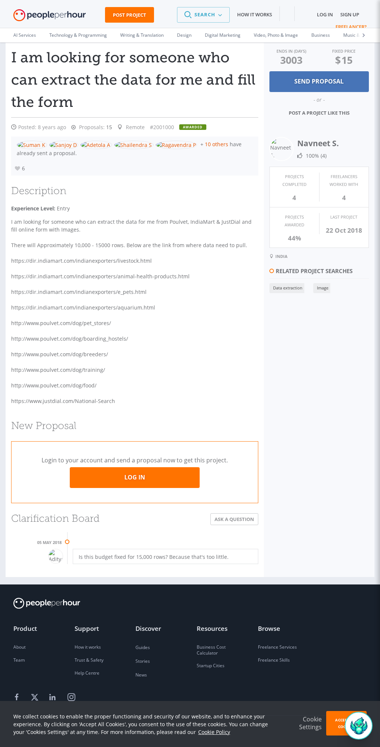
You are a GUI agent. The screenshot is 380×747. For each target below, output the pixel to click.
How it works (254, 14)
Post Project (129, 15)
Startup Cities (211, 665)
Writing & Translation (142, 35)
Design (184, 35)
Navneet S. (318, 143)
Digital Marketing (222, 35)
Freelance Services (277, 647)
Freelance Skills (274, 660)
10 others (216, 144)
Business (320, 35)
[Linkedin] (53, 698)
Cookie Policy (214, 731)
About (19, 647)
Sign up (349, 14)
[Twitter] (36, 698)
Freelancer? (351, 26)
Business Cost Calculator (211, 650)
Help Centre (87, 673)
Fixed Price (344, 51)
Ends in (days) (291, 51)
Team (19, 660)
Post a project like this (319, 112)
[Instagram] (71, 698)
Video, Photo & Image (276, 35)
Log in (325, 14)
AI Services (24, 35)
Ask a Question (234, 519)
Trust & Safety (89, 660)
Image (322, 288)
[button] (203, 15)
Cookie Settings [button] (310, 723)
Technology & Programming (78, 35)
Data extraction (287, 288)
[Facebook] (18, 698)
